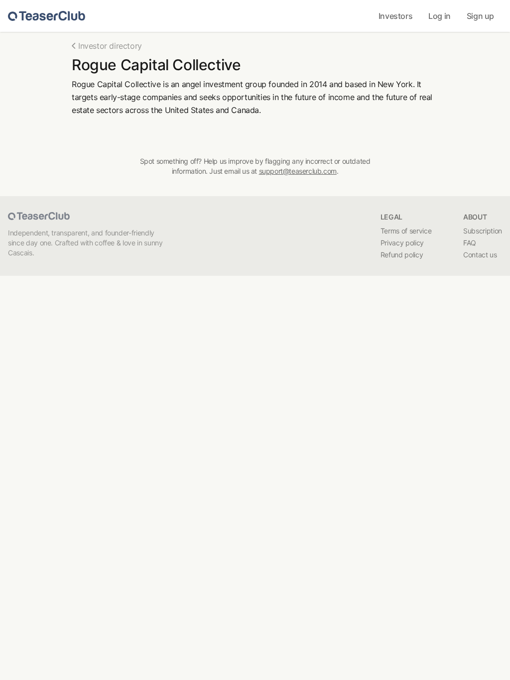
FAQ (469, 242)
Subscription (482, 231)
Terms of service (406, 231)
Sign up (480, 16)
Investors (395, 16)
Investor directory (110, 46)
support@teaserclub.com (298, 171)
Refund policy (402, 254)
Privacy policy (402, 242)
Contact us (480, 254)
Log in (439, 16)
